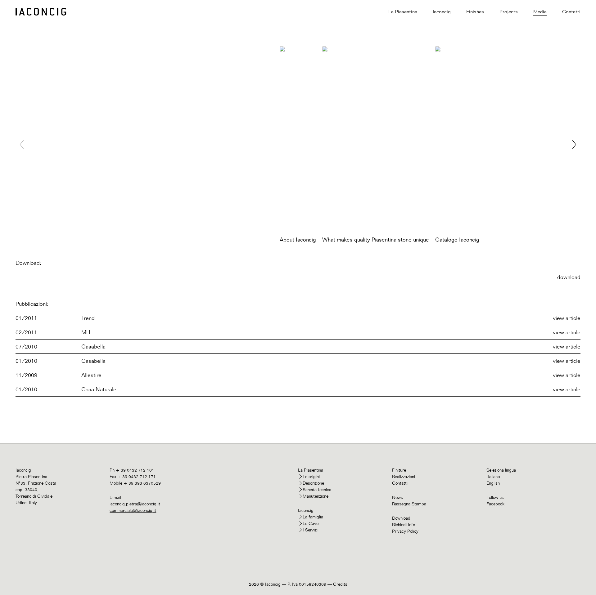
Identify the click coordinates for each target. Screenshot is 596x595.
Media (540, 12)
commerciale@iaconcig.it (133, 510)
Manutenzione (315, 496)
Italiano (493, 476)
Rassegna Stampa (409, 503)
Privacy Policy (405, 531)
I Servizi (310, 529)
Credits (340, 584)
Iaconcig (442, 12)
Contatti (571, 12)
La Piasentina (402, 12)
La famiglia (313, 516)
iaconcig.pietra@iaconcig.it (135, 503)
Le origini (311, 476)
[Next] (574, 145)
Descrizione (313, 483)
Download (401, 518)
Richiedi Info (403, 524)
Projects (508, 12)
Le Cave (310, 523)
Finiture (399, 470)
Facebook (495, 503)
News (397, 497)
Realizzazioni (403, 476)
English (493, 483)
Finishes (475, 12)
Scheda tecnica (317, 489)
